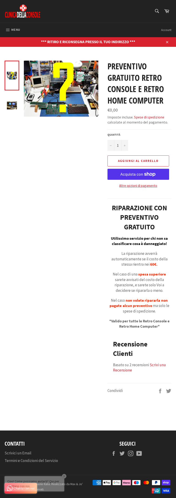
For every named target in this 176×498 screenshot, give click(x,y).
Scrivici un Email (18, 453)
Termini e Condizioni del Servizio (31, 460)
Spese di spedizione (149, 117)
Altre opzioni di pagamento (138, 185)
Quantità (113, 134)
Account (166, 30)
